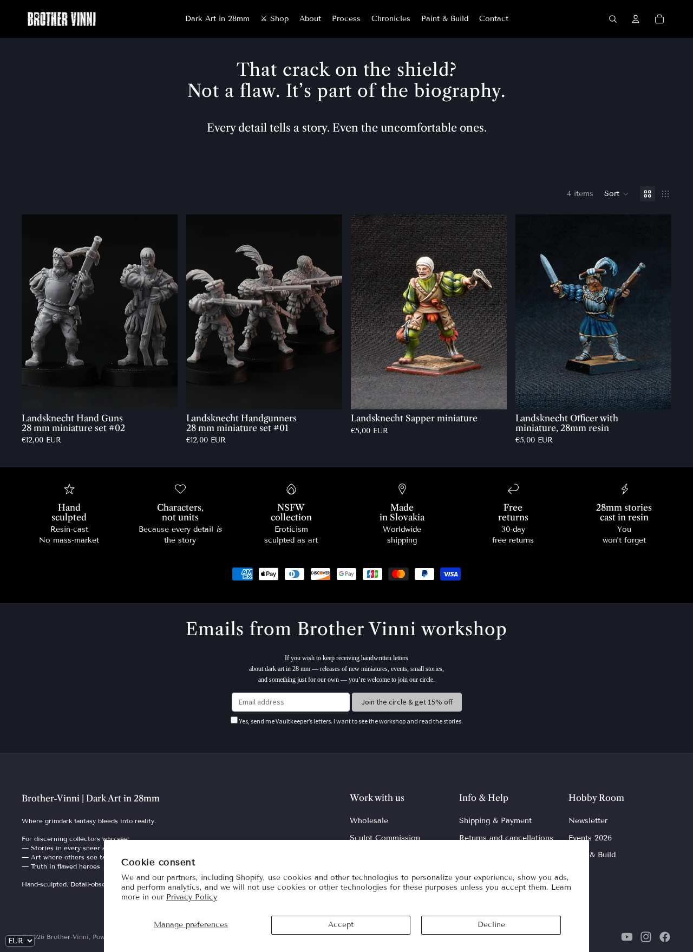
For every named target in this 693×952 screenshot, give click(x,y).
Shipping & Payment (495, 820)
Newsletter (587, 820)
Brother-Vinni (68, 937)
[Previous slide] (38, 312)
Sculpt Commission (385, 838)
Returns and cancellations (506, 838)
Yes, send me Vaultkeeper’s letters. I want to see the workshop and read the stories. (351, 721)
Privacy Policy (191, 897)
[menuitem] (217, 19)
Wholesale (369, 820)
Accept (341, 924)
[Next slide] (161, 312)
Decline (491, 924)
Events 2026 (590, 838)
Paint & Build (592, 854)
